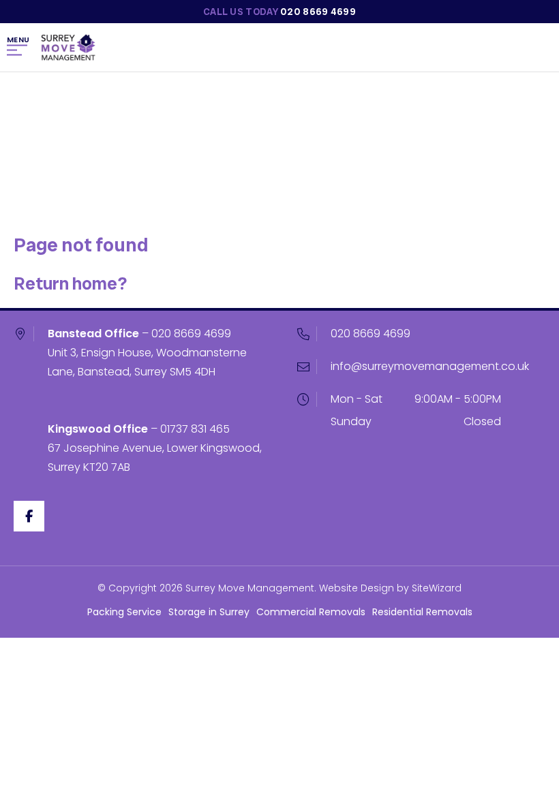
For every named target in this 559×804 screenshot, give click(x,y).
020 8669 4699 (191, 333)
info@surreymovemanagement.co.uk (430, 366)
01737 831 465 (195, 429)
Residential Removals (422, 612)
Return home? (70, 283)
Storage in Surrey (209, 612)
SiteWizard (437, 588)
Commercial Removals (310, 612)
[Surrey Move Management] (68, 47)
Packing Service (124, 612)
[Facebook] (29, 516)
